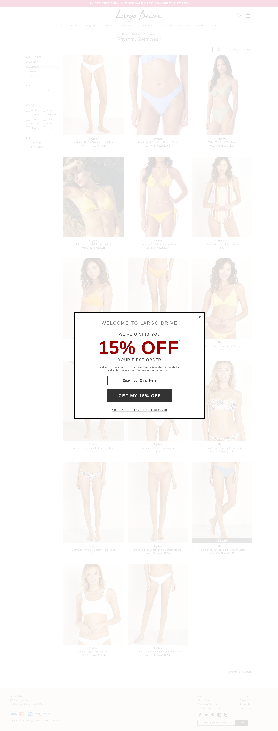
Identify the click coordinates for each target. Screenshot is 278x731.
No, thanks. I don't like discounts (139, 410)
